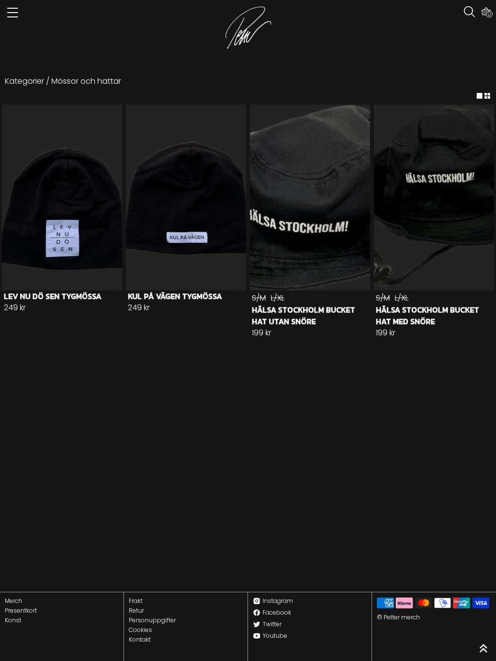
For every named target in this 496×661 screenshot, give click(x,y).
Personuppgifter (152, 620)
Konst (13, 620)
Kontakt (140, 640)
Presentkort (21, 611)
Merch (13, 601)
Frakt (135, 601)
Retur (136, 611)
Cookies (140, 630)
